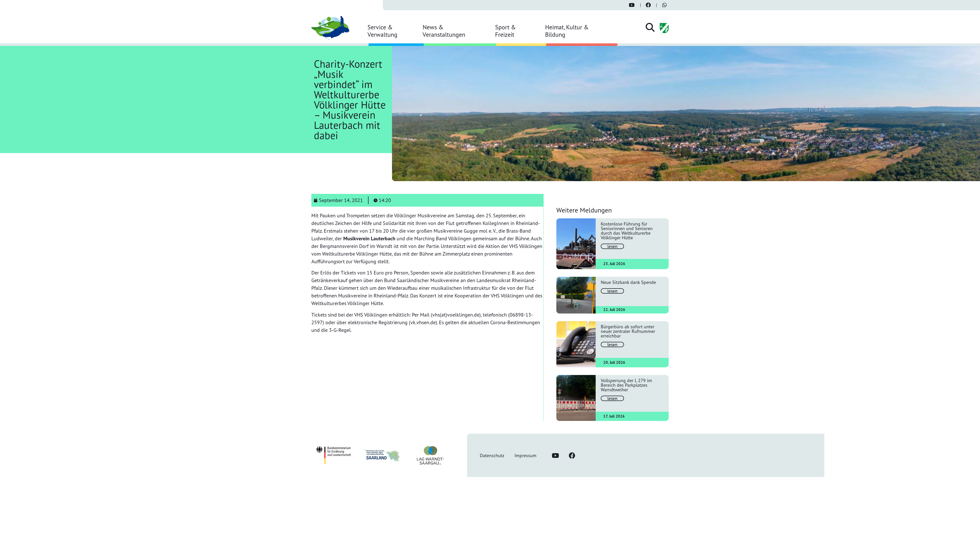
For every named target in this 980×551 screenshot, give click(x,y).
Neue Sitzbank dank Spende (628, 282)
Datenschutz (492, 455)
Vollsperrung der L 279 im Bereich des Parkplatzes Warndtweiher (626, 385)
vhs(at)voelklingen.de (455, 314)
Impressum (525, 455)
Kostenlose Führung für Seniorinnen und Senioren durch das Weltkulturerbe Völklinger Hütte (627, 230)
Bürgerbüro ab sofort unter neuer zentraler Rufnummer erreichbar (628, 331)
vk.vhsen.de (423, 322)
